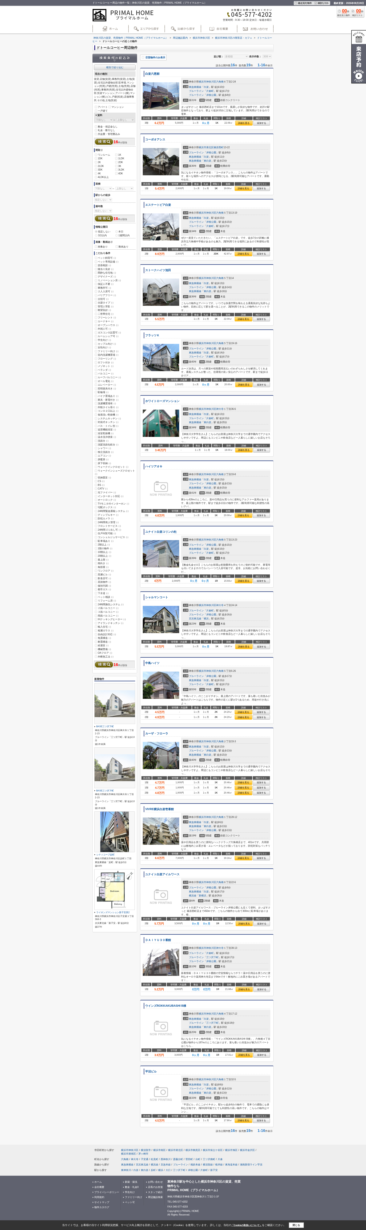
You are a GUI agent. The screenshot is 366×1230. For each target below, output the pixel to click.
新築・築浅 (131, 1181)
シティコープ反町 (105, 854)
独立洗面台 (105, 452)
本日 (120, 231)
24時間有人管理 (108, 522)
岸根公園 (211, 95)
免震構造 (104, 638)
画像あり (103, 246)
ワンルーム (104, 154)
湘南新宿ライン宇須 (251, 1164)
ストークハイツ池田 (158, 270)
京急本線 (166, 1164)
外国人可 (104, 328)
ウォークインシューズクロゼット (115, 472)
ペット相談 (105, 597)
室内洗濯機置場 (108, 354)
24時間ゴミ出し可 (109, 529)
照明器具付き (107, 388)
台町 (197, 1159)
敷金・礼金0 (132, 1187)
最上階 (103, 559)
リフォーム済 (107, 600)
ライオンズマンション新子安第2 (113, 912)
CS (101, 481)
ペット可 (130, 1202)
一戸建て (103, 110)
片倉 (220, 1159)
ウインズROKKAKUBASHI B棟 (165, 1005)
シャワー (104, 448)
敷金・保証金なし (108, 126)
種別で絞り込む (115, 67)
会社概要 (99, 1187)
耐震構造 (104, 641)
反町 (153, 1170)
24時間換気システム (111, 604)
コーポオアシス (155, 139)
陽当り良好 (105, 269)
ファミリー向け (108, 351)
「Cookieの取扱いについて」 (246, 1225)
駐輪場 (103, 392)
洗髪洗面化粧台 (108, 444)
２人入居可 (105, 291)
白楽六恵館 (152, 73)
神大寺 (220, 409)
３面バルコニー (108, 611)
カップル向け (107, 343)
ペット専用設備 (108, 261)
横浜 (206, 618)
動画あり (123, 246)
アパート (103, 107)
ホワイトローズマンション (162, 401)
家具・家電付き (108, 399)
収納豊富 (104, 477)
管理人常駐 (105, 306)
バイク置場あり (108, 396)
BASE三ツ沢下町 (105, 726)
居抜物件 (104, 582)
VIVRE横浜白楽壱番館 (159, 809)
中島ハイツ (152, 663)
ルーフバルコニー (109, 377)
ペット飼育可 (107, 257)
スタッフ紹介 (155, 1192)
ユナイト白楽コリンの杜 (161, 531)
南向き (103, 563)
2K (99, 162)
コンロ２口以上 (108, 410)
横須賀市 (146, 1150)
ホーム (98, 1181)
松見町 (154, 1159)
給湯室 (103, 645)
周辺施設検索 (155, 1197)
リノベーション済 (109, 280)
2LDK (101, 166)
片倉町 (210, 91)
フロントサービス (109, 526)
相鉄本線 (195, 1164)
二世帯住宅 (105, 313)
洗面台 (103, 440)
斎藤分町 (178, 1159)
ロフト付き (105, 362)
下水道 (103, 593)
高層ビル (104, 574)
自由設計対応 (107, 634)
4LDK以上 (103, 177)
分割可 (103, 299)
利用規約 (99, 1197)
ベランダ (104, 369)
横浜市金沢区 (247, 1150)
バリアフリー (107, 295)
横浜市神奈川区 (207, 81)
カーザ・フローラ (156, 733)
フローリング (107, 358)
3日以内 (102, 235)
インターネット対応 (110, 496)
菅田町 (189, 1159)
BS (101, 485)
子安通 (144, 1159)
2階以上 (104, 544)
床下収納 (104, 463)
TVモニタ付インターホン (113, 503)
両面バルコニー (108, 615)
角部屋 (103, 567)
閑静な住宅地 (107, 272)
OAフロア (105, 652)
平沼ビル (151, 1071)
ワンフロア (105, 570)
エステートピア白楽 (158, 204)
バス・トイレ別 (108, 425)
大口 (168, 1170)
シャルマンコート (156, 597)
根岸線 (219, 1164)
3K (119, 166)
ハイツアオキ (153, 466)
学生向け (104, 340)
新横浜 (202, 895)
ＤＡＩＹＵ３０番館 (158, 940)
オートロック (107, 499)
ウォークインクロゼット (113, 466)
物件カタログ (101, 1207)
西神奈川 (166, 1159)
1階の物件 (105, 548)
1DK (100, 158)
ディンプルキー (108, 514)
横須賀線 (208, 1164)
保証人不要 (105, 284)
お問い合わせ (155, 1181)
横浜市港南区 (128, 1153)
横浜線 (192, 895)
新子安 (214, 1170)
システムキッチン (109, 418)
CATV (103, 488)
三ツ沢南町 (209, 1159)
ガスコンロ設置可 (109, 332)
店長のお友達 (155, 1187)
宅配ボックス (107, 507)
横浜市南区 (159, 1150)
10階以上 (104, 552)
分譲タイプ (105, 302)
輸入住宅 (104, 626)
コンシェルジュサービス (113, 537)
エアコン (104, 455)
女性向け (104, 347)
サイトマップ (101, 1202)
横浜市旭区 (231, 1150)
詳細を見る (244, 123)
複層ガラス (105, 630)
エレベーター (107, 384)
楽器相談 (104, 265)
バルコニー (105, 373)
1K (119, 154)
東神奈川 (126, 1170)
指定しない (104, 231)
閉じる (296, 1225)
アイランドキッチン (110, 623)
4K (99, 173)
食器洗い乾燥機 (108, 414)
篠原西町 (219, 147)
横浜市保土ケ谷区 (213, 1150)
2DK (120, 162)
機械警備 (104, 649)
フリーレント (107, 317)
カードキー (105, 321)
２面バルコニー (108, 608)
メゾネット (105, 366)
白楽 (206, 87)
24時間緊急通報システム (113, 511)
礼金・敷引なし (106, 130)
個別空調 (104, 585)
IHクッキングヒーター (112, 619)
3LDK (121, 169)
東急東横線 (195, 87)
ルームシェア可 (108, 336)
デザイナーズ (107, 276)
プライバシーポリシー (106, 1192)
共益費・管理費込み (109, 134)
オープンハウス (108, 325)
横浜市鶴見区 (192, 1150)
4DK (120, 173)
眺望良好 (104, 310)
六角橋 (220, 81)
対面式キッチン (108, 422)
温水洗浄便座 (107, 437)
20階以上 (104, 555)
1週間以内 (124, 235)
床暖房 (103, 459)
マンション (118, 107)
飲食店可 (104, 578)
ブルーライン (196, 91)
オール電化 (105, 381)
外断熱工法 (105, 656)
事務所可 (104, 287)
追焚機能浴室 (107, 429)
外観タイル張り (108, 407)
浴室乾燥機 (105, 433)
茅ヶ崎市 (143, 1153)
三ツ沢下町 (212, 957)
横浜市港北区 (206, 147)
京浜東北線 (195, 618)
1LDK (121, 158)
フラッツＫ (152, 335)
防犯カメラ (105, 518)
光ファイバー (107, 492)
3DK (100, 169)
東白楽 (207, 160)
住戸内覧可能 (107, 533)
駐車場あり (105, 541)
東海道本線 (231, 1164)
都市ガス (104, 589)
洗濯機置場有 (107, 403)
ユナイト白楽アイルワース (162, 874)
